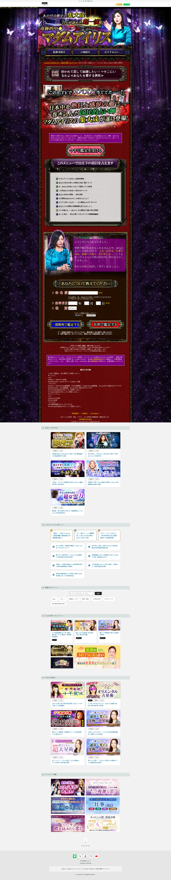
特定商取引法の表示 (85, 419)
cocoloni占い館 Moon (85, 863)
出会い (54, 599)
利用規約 (94, 361)
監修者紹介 (75, 413)
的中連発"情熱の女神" (58, 603)
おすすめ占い (95, 413)
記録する (79, 315)
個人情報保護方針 (97, 359)
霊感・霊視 (85, 599)
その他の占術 (96, 599)
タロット (62, 599)
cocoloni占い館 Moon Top (51, 63)
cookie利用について (85, 861)
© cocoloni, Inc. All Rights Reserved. (85, 874)
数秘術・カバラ (73, 599)
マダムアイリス (108, 599)
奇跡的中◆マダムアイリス (69, 63)
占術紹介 (85, 413)
